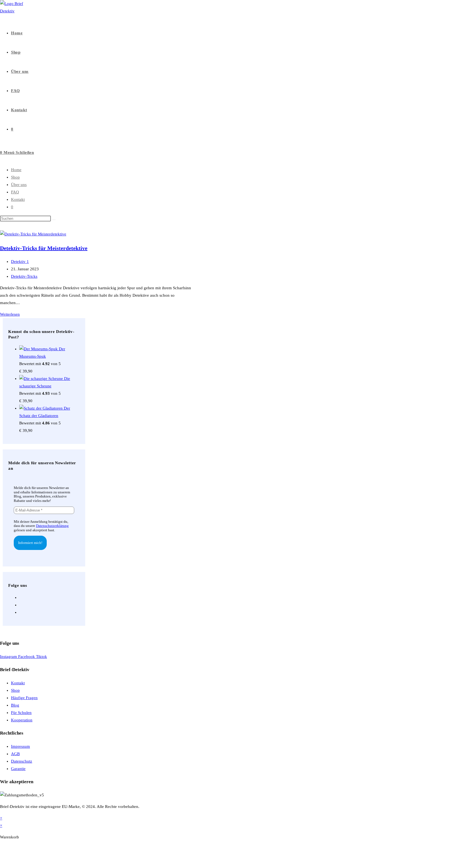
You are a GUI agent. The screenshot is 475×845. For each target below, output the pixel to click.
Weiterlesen (10, 314)
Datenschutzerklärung (52, 526)
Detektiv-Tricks (24, 276)
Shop (15, 177)
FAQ (15, 192)
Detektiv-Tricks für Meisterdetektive (43, 248)
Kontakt (18, 199)
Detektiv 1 (20, 261)
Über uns (19, 184)
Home (16, 170)
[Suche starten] (54, 219)
